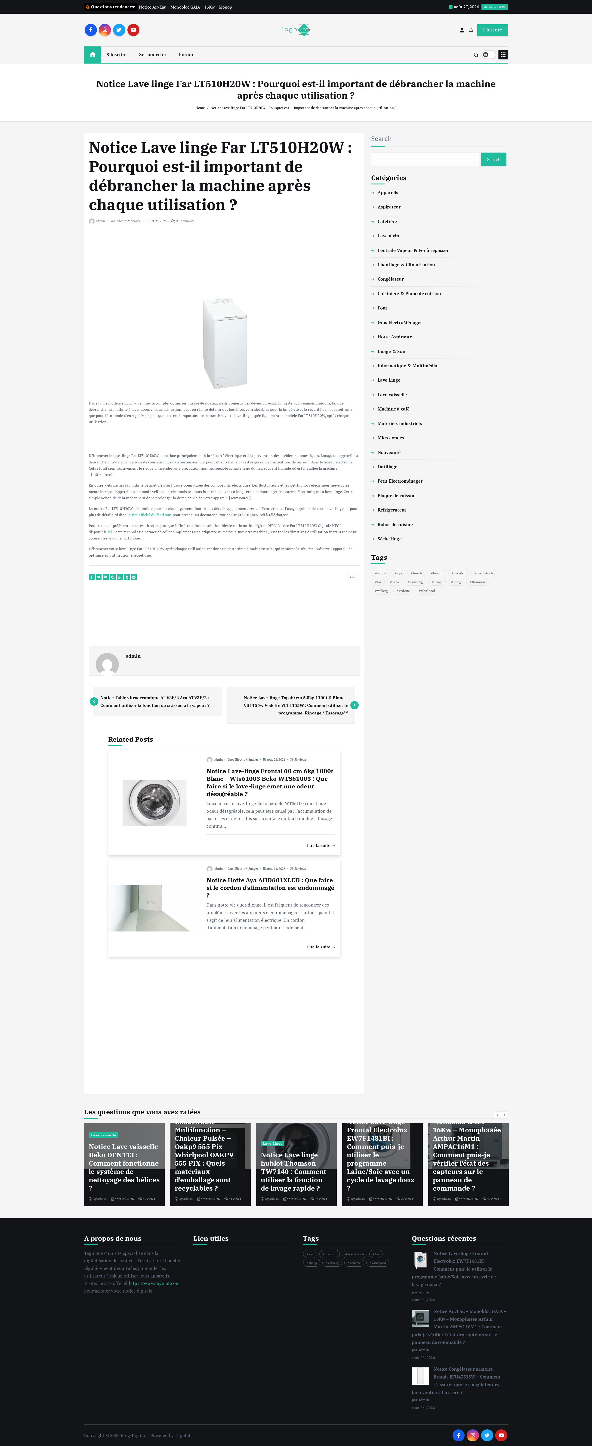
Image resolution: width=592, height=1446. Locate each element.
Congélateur (391, 279)
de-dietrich (485, 573)
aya (399, 573)
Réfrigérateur (392, 510)
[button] (497, 1114)
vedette (404, 590)
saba (395, 582)
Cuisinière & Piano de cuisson (409, 293)
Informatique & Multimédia (408, 365)
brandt (438, 573)
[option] (124, 1164)
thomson (478, 582)
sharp (438, 582)
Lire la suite (319, 845)
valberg (382, 590)
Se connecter (152, 54)
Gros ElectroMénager (125, 221)
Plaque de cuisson (397, 495)
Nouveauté (389, 452)
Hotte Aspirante (395, 337)
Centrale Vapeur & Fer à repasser (413, 250)
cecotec (459, 573)
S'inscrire (492, 30)
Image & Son (391, 351)
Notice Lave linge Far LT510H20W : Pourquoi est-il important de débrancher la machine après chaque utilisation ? (303, 107)
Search (381, 138)
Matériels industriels (400, 423)
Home (200, 107)
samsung (416, 582)
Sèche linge (390, 539)
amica (381, 573)
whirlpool (428, 590)
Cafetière (387, 221)
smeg (457, 582)
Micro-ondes (391, 438)
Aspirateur (389, 207)
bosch (417, 573)
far (354, 577)
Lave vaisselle (392, 394)
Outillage (388, 466)
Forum (186, 54)
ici (110, 531)
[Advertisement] (224, 263)
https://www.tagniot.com (154, 1283)
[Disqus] (224, 1022)
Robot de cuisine (395, 524)
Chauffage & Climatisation (406, 264)
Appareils (388, 192)
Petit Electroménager (400, 481)
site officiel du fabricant (151, 514)
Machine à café (394, 409)
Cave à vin (388, 236)
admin (100, 221)
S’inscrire (117, 54)
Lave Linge (389, 380)
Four (383, 308)
